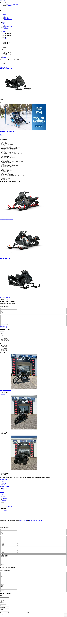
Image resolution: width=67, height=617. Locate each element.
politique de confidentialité (23, 520)
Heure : (3, 544)
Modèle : (2, 584)
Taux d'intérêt (2, 600)
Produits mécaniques (5, 483)
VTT (3, 481)
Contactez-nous (4, 498)
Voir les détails (2, 394)
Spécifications (4, 137)
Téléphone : (3, 310)
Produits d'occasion (5, 486)
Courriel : (2, 312)
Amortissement (2, 602)
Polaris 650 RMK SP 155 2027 (5, 258)
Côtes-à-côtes (4, 482)
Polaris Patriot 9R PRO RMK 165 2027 (6, 219)
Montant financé (2, 607)
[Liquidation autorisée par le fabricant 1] (23, 129)
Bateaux (3, 484)
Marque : (2, 582)
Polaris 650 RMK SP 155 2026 (5, 297)
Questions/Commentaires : (5, 555)
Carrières (3, 499)
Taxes (1, 605)
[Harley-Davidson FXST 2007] (23, 388)
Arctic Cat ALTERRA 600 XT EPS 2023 (8, 471)
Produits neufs (3, 479)
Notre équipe (4, 500)
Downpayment (2, 598)
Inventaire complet (5, 488)
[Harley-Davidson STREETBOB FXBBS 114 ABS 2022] (23, 429)
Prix (1, 595)
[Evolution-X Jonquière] (4, 0)
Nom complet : (3, 573)
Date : (3, 542)
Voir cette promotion (3, 134)
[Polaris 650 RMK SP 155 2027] (23, 256)
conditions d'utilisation (32, 520)
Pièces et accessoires (5, 494)
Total (1, 610)
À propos (2, 496)
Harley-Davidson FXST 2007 (5, 390)
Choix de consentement (39, 520)
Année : (2, 586)
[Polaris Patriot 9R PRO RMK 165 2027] (23, 217)
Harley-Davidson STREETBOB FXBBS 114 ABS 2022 (10, 430)
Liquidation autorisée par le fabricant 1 (7, 131)
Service (2, 492)
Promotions (3, 489)
